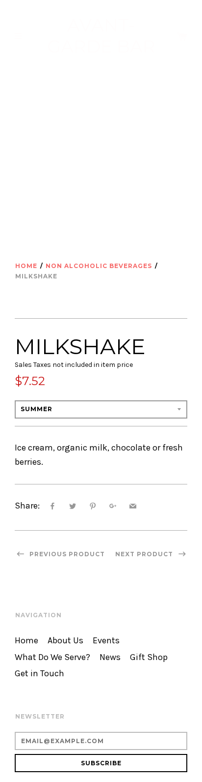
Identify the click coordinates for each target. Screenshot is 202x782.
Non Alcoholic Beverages (99, 266)
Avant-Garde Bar (101, 36)
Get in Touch (39, 673)
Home (26, 266)
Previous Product (66, 554)
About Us (65, 640)
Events (106, 640)
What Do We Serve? (52, 657)
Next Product (145, 554)
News (110, 657)
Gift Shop (149, 657)
